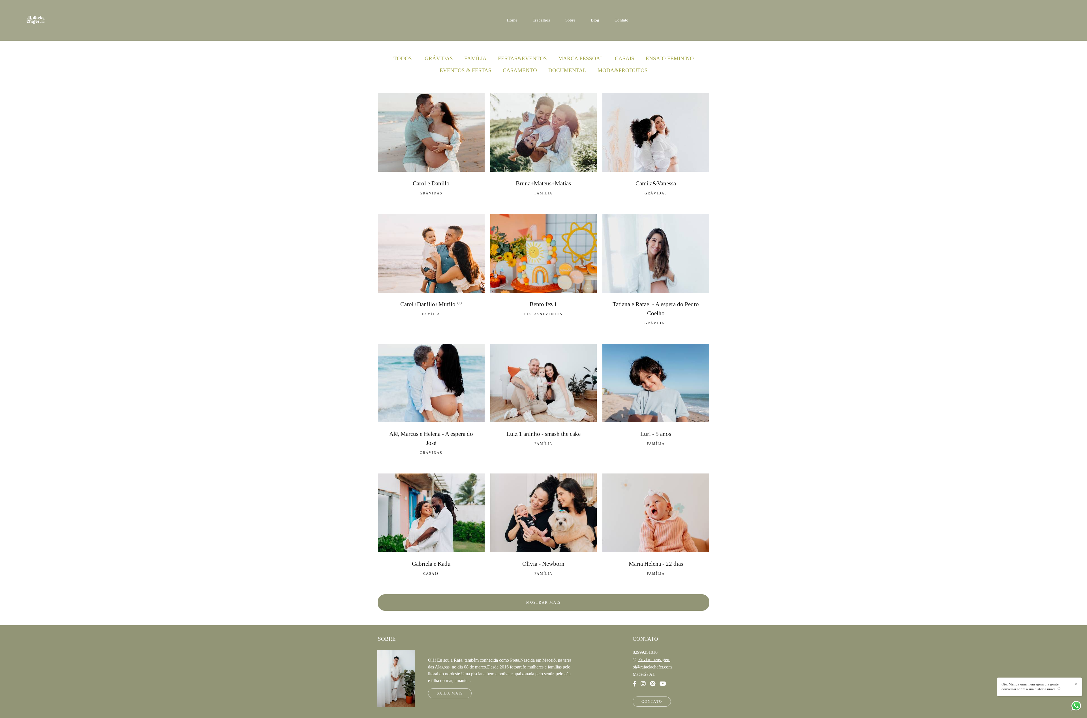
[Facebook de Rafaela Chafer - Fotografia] (634, 684)
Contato (621, 20)
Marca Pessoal (581, 58)
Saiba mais (450, 693)
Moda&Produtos (623, 70)
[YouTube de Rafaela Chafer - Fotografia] (663, 684)
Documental (567, 70)
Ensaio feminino (670, 58)
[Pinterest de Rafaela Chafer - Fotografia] (652, 684)
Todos (402, 58)
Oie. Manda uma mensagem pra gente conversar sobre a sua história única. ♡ (1031, 686)
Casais (624, 58)
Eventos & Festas (465, 70)
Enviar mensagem (654, 659)
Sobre (570, 20)
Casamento (520, 70)
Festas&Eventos (522, 58)
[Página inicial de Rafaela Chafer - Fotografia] (44, 20)
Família (475, 58)
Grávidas (439, 58)
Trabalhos (541, 20)
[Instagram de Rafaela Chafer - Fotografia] (643, 684)
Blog (595, 20)
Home (512, 20)
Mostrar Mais (543, 602)
